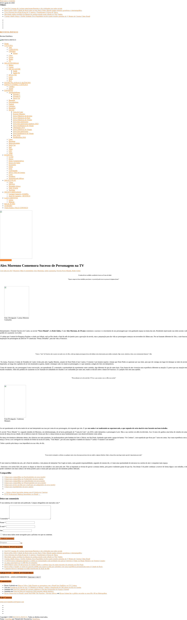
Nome (3, 522)
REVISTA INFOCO (9, 32)
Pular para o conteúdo (7, 1)
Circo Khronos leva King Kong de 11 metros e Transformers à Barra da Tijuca (31, 12)
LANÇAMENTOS (11, 198)
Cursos (11, 67)
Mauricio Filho (18, 271)
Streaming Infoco (14, 186)
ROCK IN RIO (9, 204)
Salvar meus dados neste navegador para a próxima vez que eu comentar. (27, 535)
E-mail (3, 526)
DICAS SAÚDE (14, 69)
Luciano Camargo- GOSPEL (19, 194)
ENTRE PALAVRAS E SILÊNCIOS (17, 83)
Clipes (11, 182)
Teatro (11, 59)
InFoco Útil (13, 75)
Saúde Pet (16, 73)
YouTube (12, 190)
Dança (11, 159)
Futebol (11, 104)
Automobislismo (14, 92)
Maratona (12, 141)
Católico (11, 86)
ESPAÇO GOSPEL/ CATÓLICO (16, 85)
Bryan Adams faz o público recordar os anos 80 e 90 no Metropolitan (83, 593)
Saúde (15, 71)
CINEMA (12, 51)
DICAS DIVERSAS (11, 63)
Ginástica (12, 106)
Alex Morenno (39, 271)
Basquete (12, 100)
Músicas (11, 202)
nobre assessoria (50, 271)
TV (10, 61)
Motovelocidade (14, 143)
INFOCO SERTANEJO (12, 192)
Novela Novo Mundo (63, 271)
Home (6, 44)
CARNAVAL (13, 49)
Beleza (11, 65)
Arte (10, 47)
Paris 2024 (16, 135)
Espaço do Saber (14, 163)
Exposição (12, 165)
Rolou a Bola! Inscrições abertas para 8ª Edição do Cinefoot (25, 492)
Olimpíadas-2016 (19, 128)
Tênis (10, 149)
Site (1, 530)
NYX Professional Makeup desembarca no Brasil (22, 494)
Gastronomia (13, 170)
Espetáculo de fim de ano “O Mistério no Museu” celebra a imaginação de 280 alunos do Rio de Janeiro (45, 587)
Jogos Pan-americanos (20, 122)
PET (10, 81)
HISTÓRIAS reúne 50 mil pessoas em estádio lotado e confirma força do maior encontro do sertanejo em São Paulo (43, 565)
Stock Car (16, 98)
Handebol (12, 108)
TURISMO (8, 206)
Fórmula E (16, 96)
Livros (11, 57)
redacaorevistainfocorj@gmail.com (12, 602)
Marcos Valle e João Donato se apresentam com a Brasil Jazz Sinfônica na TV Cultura (47, 585)
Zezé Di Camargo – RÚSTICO (19, 196)
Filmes (15, 53)
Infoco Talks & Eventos (17, 172)
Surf (10, 147)
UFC (10, 151)
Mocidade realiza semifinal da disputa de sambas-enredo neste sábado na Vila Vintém (33, 14)
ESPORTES (8, 90)
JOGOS (11, 110)
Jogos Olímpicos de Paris (21, 118)
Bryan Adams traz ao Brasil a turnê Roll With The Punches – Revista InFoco (30, 593)
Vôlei (10, 153)
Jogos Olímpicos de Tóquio (22, 120)
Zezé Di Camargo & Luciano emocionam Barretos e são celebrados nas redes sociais (33, 8)
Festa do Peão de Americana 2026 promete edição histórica (33, 591)
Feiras (11, 167)
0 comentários (28, 271)
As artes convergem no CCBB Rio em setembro (20, 563)
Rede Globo (76, 271)
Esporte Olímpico (19, 114)
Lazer (11, 77)
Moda (11, 79)
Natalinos (12, 176)
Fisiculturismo (13, 102)
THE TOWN (13, 188)
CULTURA (8, 45)
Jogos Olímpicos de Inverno (22, 116)
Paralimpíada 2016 (19, 137)
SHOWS (12, 184)
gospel (11, 88)
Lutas (10, 139)
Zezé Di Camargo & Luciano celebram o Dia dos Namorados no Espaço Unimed (41, 589)
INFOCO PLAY (10, 180)
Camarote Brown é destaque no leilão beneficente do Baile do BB (26, 569)
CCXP (11, 157)
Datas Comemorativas (16, 161)
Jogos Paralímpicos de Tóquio (23, 126)
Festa (10, 169)
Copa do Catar (18, 112)
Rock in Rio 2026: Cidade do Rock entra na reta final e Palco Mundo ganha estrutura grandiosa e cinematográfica (43, 10)
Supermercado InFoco (16, 178)
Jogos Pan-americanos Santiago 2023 (25, 124)
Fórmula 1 (16, 94)
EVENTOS (8, 155)
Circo (10, 55)
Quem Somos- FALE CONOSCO (16, 208)
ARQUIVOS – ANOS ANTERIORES (13, 577)
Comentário (4, 519)
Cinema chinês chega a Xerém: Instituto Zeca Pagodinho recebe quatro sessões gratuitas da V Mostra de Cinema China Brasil (47, 16)
